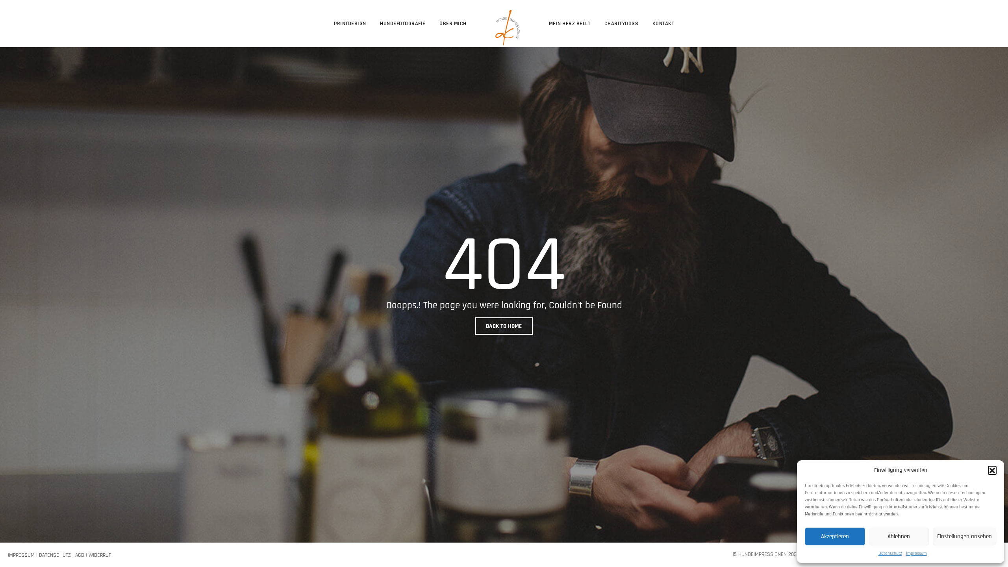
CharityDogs (621, 23)
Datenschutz (890, 553)
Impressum (916, 553)
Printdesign (350, 23)
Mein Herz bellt (570, 23)
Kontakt (663, 23)
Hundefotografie (403, 23)
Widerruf (100, 555)
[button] (992, 470)
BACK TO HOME (504, 326)
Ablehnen (899, 536)
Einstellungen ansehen (964, 536)
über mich (453, 23)
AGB (79, 555)
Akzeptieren (835, 536)
